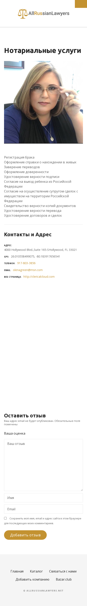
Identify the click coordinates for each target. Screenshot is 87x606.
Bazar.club (64, 579)
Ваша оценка (15, 433)
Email (10, 509)
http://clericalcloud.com (39, 276)
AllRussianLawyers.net (45, 590)
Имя (9, 498)
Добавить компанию (32, 579)
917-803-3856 (26, 263)
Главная (17, 571)
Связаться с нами (62, 571)
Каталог (36, 571)
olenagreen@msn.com (28, 270)
